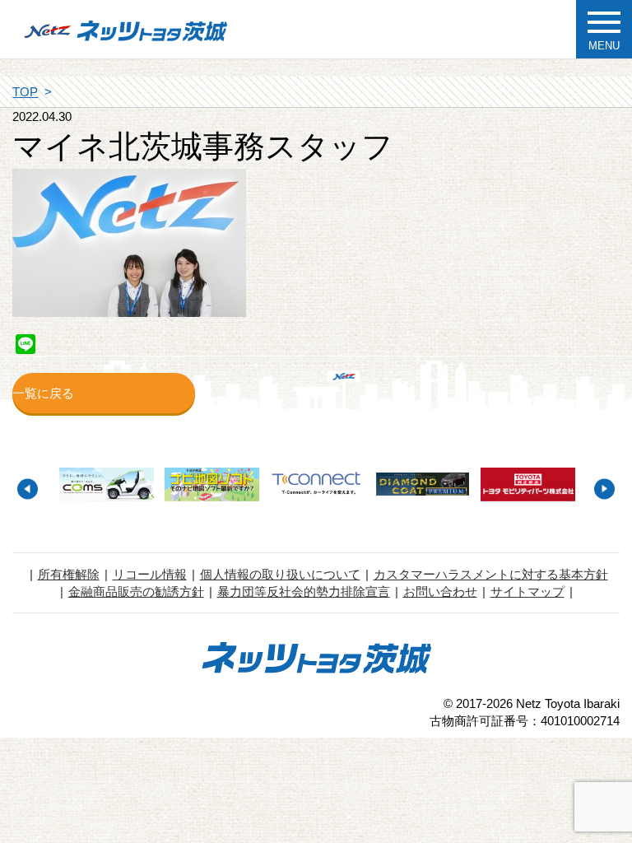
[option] (106, 485)
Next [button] (604, 488)
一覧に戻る (43, 393)
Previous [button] (27, 488)
